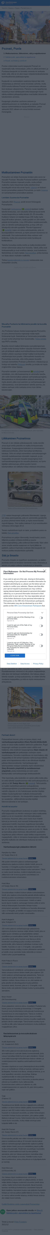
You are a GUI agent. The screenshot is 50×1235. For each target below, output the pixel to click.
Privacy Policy (38, 664)
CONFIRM (15, 655)
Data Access (25, 664)
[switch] (41, 618)
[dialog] (25, 617)
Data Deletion (12, 664)
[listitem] (25, 612)
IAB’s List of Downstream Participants (28, 606)
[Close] (45, 571)
